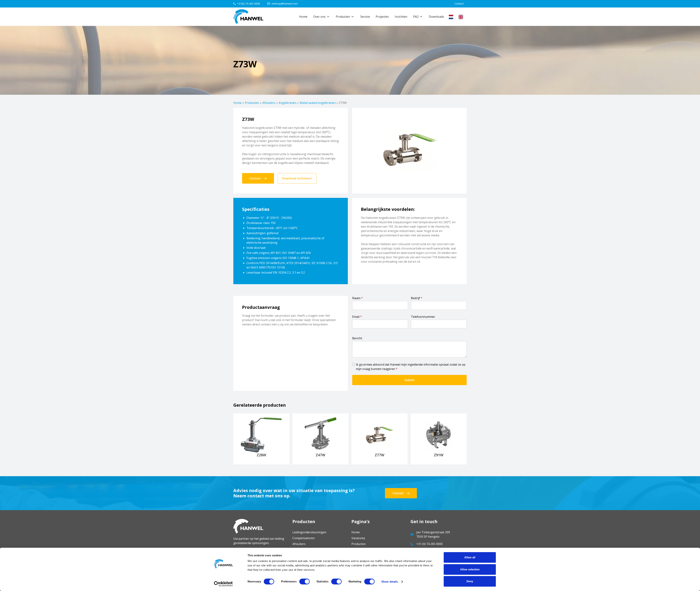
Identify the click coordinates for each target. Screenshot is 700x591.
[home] (248, 16)
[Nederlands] (452, 17)
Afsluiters (268, 103)
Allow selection (470, 569)
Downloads (436, 17)
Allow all (469, 557)
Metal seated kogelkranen (318, 103)
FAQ (416, 17)
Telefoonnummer (423, 317)
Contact (459, 3)
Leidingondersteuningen (309, 532)
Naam (357, 298)
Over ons (319, 17)
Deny (469, 581)
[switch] (304, 581)
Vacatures (358, 538)
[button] (321, 16)
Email (357, 317)
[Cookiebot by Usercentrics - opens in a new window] (223, 584)
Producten (252, 103)
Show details (389, 581)
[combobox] (452, 17)
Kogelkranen (287, 103)
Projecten (382, 17)
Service (365, 17)
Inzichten (401, 17)
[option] (462, 17)
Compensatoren (303, 538)
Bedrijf (416, 298)
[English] (462, 17)
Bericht (357, 338)
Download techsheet (297, 178)
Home (303, 17)
